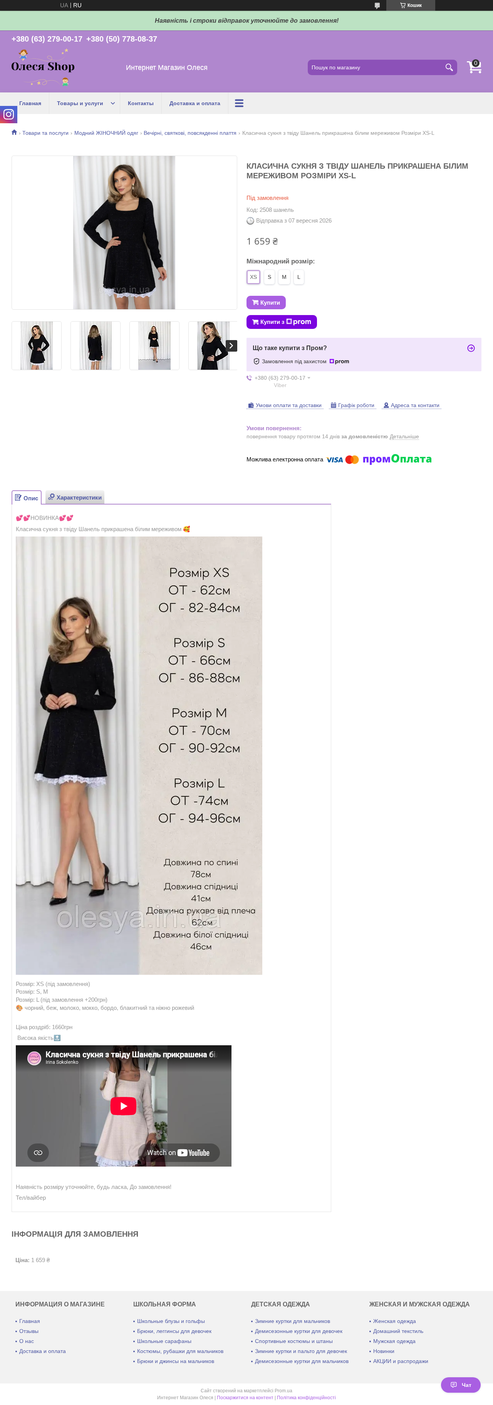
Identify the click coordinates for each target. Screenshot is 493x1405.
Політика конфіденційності (306, 1397)
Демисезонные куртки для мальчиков (302, 1361)
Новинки (383, 1351)
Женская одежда (394, 1321)
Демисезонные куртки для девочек (298, 1331)
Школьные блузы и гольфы (171, 1321)
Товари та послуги (45, 133)
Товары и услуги (80, 103)
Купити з (272, 322)
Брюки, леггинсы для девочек (174, 1331)
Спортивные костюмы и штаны (294, 1341)
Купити (270, 302)
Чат (466, 1385)
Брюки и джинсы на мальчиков (175, 1361)
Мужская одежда (394, 1341)
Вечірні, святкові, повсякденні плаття (190, 133)
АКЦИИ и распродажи (400, 1361)
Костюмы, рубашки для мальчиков (180, 1351)
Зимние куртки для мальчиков (292, 1321)
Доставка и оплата (194, 103)
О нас (26, 1341)
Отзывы (29, 1331)
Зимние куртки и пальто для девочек (301, 1351)
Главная (30, 103)
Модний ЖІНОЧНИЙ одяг (106, 133)
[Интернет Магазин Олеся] (43, 68)
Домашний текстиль (398, 1331)
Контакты (141, 103)
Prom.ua (283, 1390)
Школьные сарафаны (164, 1341)
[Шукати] (449, 67)
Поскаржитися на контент (245, 1397)
